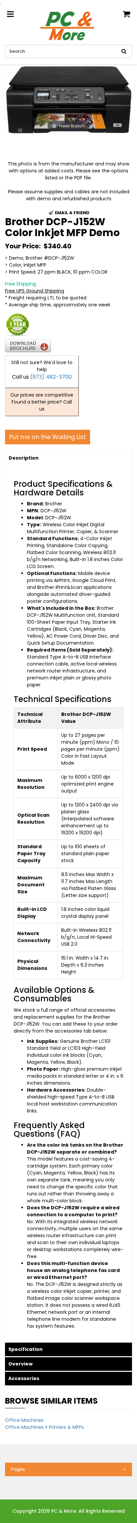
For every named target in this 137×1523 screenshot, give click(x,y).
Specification (25, 1349)
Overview (20, 1364)
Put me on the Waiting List (47, 437)
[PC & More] (68, 25)
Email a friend (71, 213)
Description (24, 458)
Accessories (23, 1378)
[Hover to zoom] (68, 99)
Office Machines (24, 1420)
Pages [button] (18, 1469)
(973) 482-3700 (51, 377)
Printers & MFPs (66, 1427)
